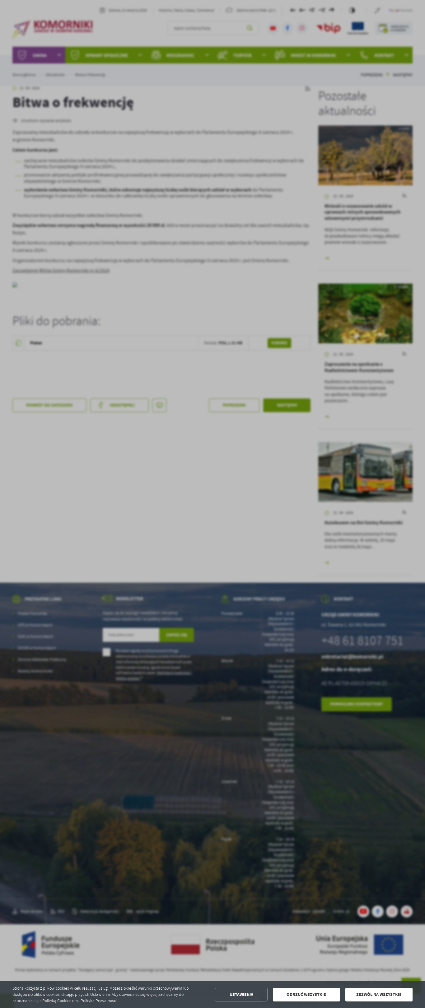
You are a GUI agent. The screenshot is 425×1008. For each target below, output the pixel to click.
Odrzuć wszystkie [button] (306, 994)
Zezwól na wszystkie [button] (379, 994)
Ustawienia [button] (241, 994)
